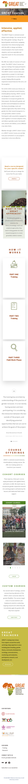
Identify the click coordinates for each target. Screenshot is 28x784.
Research (5, 750)
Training (4, 748)
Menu (15, 19)
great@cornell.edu (10, 758)
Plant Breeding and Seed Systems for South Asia (15, 530)
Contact (17, 779)
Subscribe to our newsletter (10, 768)
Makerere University (15, 778)
